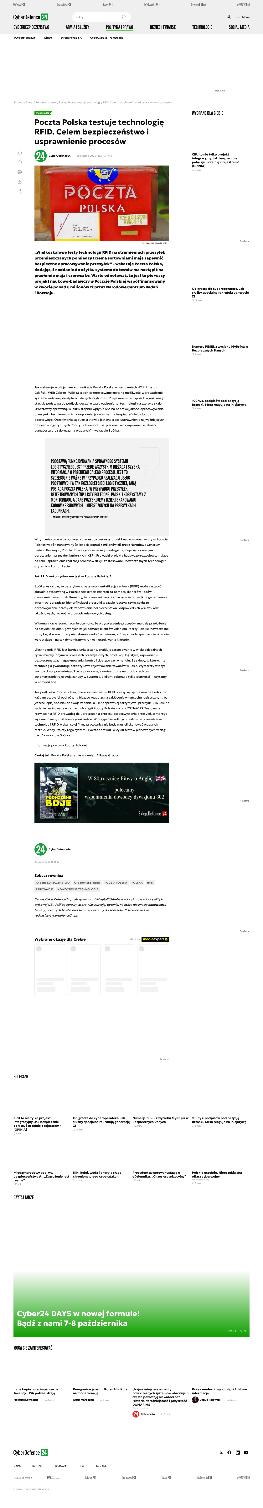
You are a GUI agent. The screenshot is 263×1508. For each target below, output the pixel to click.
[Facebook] (229, 1452)
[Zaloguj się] (228, 17)
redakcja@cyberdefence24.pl (55, 915)
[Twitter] (221, 1452)
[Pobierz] (19, 181)
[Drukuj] (19, 172)
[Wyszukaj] (123, 17)
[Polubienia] (19, 152)
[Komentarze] (19, 162)
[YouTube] (246, 1452)
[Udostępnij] (19, 191)
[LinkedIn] (237, 1452)
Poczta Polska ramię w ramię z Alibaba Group (84, 755)
